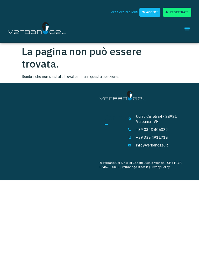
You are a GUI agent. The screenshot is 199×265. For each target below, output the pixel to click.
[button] (187, 28)
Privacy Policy (160, 167)
